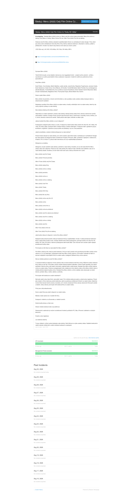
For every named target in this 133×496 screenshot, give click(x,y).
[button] (89, 21)
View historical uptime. (93, 337)
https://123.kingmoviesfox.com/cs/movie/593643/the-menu (53, 56)
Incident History (38, 489)
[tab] (35, 343)
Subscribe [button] (95, 31)
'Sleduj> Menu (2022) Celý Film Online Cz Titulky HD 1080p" (56, 32)
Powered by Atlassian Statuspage (91, 489)
